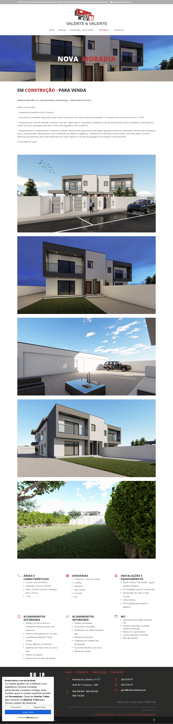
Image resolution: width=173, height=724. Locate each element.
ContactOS (117, 672)
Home (51, 30)
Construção (101, 672)
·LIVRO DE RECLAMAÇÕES (145, 714)
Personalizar (16, 707)
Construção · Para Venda (81, 30)
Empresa (62, 30)
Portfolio (103, 30)
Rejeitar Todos (40, 707)
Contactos (119, 30)
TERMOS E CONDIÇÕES (126, 714)
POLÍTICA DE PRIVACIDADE (104, 714)
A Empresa (82, 672)
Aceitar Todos (28, 712)
